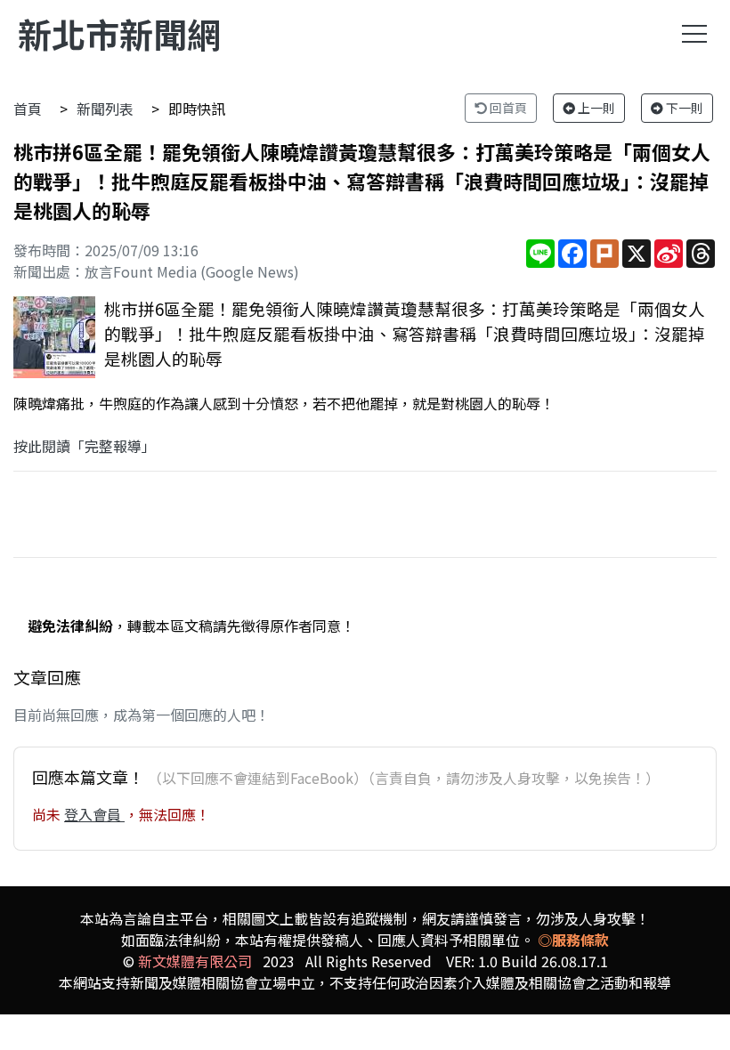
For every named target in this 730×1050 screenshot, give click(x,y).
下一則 (683, 108)
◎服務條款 (573, 939)
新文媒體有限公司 (195, 961)
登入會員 (94, 814)
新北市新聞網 (119, 33)
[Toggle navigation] (694, 34)
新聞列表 (105, 108)
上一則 (595, 108)
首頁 (27, 108)
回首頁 (507, 108)
